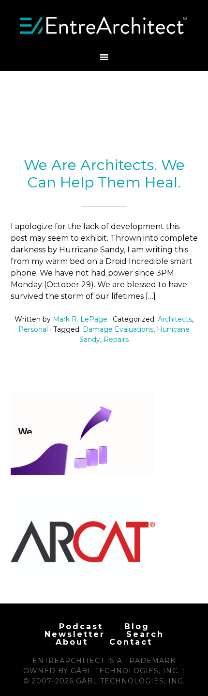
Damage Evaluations (118, 329)
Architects (175, 319)
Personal (33, 329)
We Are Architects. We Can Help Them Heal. (104, 173)
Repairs (116, 339)
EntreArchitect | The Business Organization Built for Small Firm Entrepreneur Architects (104, 25)
